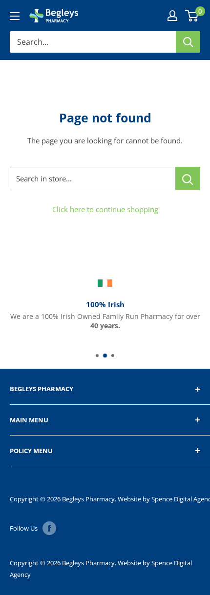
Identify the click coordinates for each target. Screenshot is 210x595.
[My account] (172, 15)
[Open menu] (15, 16)
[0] (192, 15)
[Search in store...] (187, 178)
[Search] (188, 42)
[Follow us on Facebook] (49, 528)
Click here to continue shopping (105, 209)
